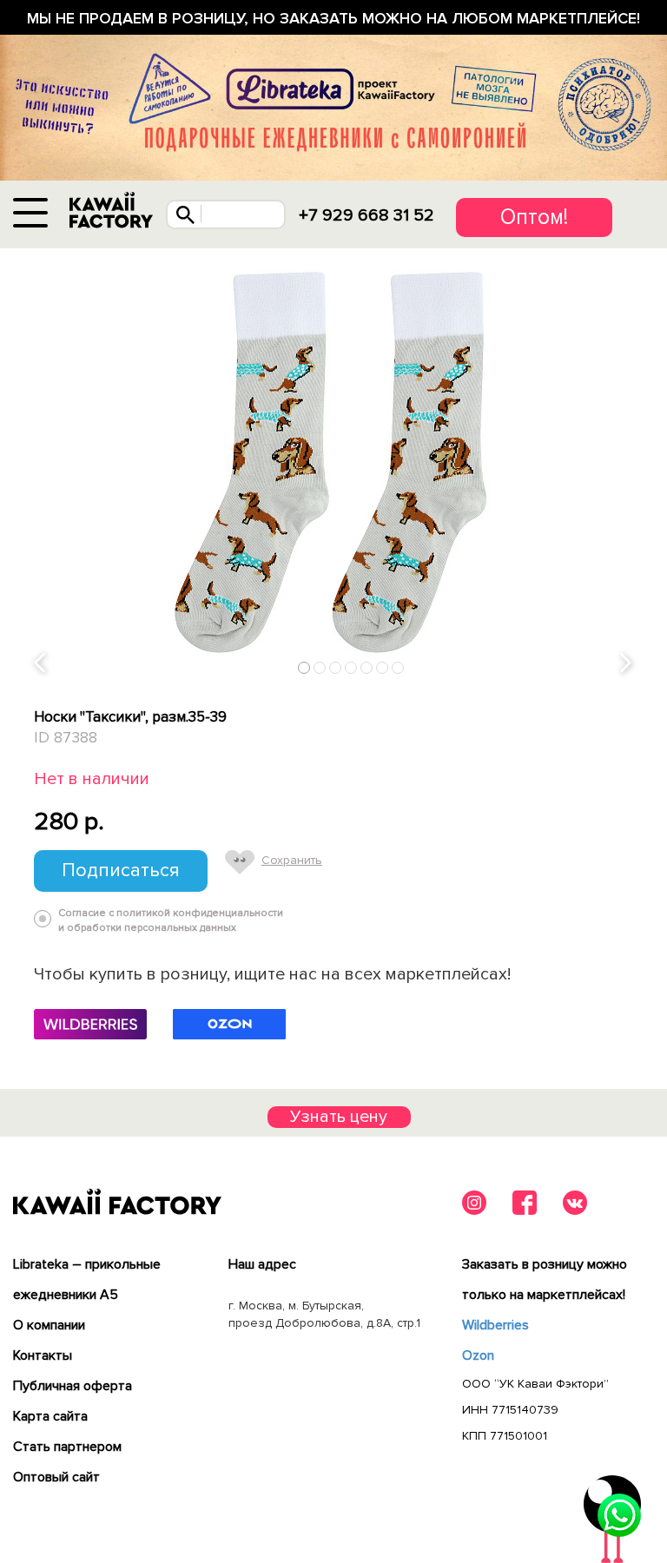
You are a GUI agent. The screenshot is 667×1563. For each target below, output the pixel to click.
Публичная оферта (72, 1386)
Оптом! (534, 217)
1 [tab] (304, 667)
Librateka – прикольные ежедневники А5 (87, 1279)
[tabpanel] (333, 465)
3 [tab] (335, 667)
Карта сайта (50, 1416)
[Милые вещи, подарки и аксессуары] (111, 210)
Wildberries (495, 1325)
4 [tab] (351, 667)
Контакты (42, 1355)
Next (627, 663)
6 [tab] (382, 667)
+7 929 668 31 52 (366, 215)
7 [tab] (398, 667)
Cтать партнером (67, 1446)
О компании (49, 1325)
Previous (41, 663)
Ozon (478, 1355)
